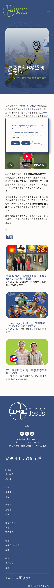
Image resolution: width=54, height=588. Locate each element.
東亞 (29, 77)
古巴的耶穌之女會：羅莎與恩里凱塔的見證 (26, 372)
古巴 (22, 376)
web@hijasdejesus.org (27, 439)
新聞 (24, 77)
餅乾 (47, 585)
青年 (39, 77)
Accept (15, 143)
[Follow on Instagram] (32, 434)
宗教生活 (37, 281)
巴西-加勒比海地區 (33, 328)
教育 (44, 328)
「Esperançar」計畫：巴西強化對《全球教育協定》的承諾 (25, 324)
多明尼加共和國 (35, 109)
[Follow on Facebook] (22, 434)
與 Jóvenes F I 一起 (23, 105)
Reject (26, 143)
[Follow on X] (27, 434)
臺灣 (34, 77)
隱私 (30, 585)
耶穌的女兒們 (17, 285)
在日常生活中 (26, 281)
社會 (8, 285)
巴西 (22, 328)
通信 (27, 426)
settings (15, 137)
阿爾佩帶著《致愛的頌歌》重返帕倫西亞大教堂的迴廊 (26, 277)
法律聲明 (38, 585)
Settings (37, 143)
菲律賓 (31, 116)
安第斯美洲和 (21, 109)
